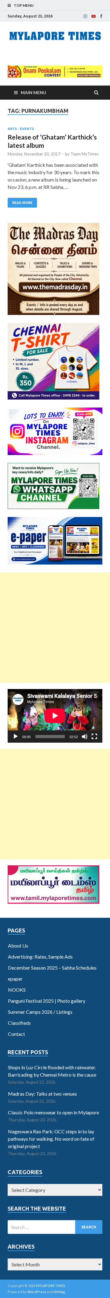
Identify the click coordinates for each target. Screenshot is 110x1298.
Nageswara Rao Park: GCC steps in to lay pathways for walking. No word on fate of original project (51, 1138)
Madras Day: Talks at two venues (42, 1094)
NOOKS (17, 990)
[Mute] (85, 736)
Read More (22, 203)
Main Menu (33, 92)
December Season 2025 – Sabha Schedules (52, 968)
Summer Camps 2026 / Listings (40, 1012)
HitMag (59, 1292)
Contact (16, 1034)
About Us (18, 945)
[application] (55, 715)
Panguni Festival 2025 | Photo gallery (46, 1001)
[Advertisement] (55, 627)
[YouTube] (93, 16)
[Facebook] (101, 16)
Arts (12, 129)
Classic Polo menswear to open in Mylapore (53, 1112)
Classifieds (19, 1023)
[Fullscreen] (94, 736)
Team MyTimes (84, 153)
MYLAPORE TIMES (50, 1286)
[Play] (16, 736)
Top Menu (24, 5)
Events (27, 129)
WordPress (37, 1292)
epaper (15, 979)
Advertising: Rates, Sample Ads (40, 956)
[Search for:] (55, 1227)
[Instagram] (85, 16)
